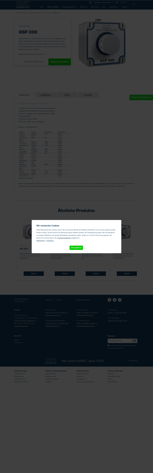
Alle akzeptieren (76, 248)
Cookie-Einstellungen (64, 238)
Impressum (50, 241)
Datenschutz (40, 241)
